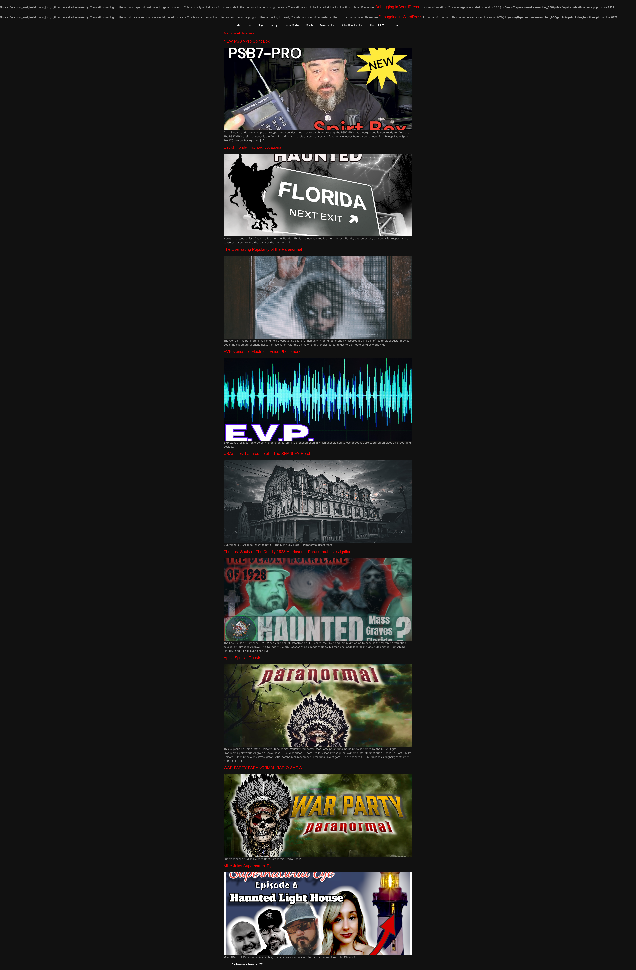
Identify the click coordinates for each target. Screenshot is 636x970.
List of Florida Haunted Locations (252, 147)
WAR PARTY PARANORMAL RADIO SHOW (263, 767)
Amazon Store (327, 25)
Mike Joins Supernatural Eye (249, 866)
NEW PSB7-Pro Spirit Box (247, 41)
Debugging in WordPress (397, 7)
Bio (249, 25)
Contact (395, 25)
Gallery (273, 25)
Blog (260, 25)
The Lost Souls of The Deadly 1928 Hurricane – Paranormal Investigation (287, 551)
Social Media (291, 25)
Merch (309, 25)
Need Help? (377, 25)
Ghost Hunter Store (352, 25)
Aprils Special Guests (242, 657)
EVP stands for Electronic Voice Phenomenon (264, 351)
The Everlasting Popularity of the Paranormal (263, 249)
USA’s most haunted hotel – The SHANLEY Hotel (267, 453)
